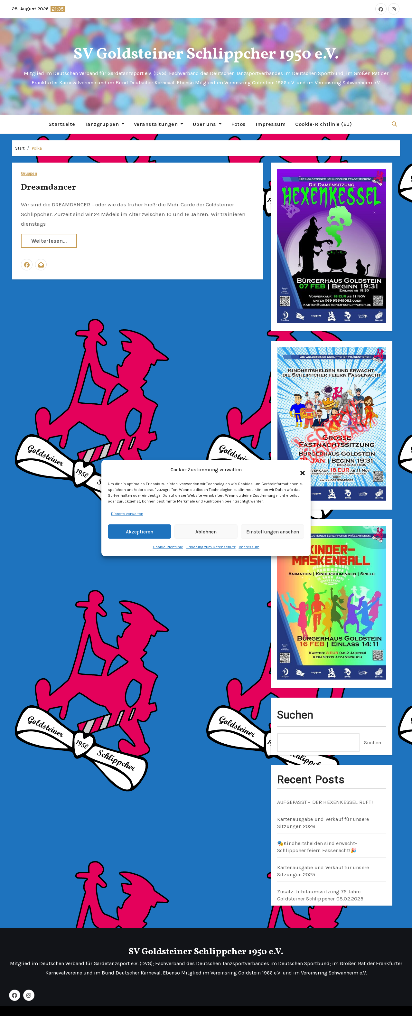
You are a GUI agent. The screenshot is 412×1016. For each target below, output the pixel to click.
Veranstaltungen (156, 124)
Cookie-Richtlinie (168, 547)
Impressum (249, 547)
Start (19, 148)
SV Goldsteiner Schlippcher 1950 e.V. (206, 54)
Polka (37, 148)
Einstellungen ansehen (272, 532)
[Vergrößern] (377, 177)
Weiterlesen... (49, 241)
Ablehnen (206, 532)
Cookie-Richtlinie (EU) (323, 124)
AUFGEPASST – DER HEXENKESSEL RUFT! (325, 802)
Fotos (238, 124)
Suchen (295, 715)
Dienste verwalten (127, 514)
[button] (299, 470)
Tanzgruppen (102, 124)
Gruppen (29, 174)
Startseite (62, 124)
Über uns (205, 124)
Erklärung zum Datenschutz (211, 547)
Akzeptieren (139, 532)
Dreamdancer (48, 187)
